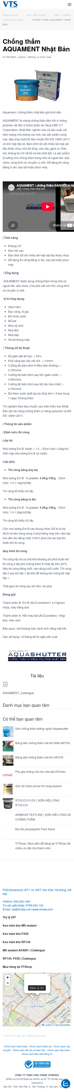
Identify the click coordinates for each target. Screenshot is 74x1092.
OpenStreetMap (62, 1024)
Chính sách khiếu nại (41, 1046)
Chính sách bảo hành (58, 1050)
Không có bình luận (40, 56)
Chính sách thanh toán (15, 1046)
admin (22, 56)
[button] (69, 4)
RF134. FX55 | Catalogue (20, 958)
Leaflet (47, 1024)
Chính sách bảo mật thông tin (37, 1054)
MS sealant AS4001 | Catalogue (24, 950)
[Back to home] (10, 4)
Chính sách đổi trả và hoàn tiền (29, 1050)
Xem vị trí (37, 988)
